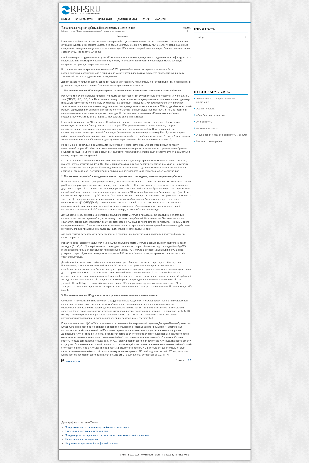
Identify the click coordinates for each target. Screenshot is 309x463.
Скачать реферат (72, 361)
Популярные (105, 19)
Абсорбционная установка (210, 115)
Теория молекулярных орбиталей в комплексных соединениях (101, 31)
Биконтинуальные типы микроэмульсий (86, 431)
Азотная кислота (205, 108)
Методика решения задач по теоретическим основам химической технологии (107, 435)
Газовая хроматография (209, 141)
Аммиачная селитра (207, 128)
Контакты (160, 19)
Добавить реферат (127, 19)
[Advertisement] (126, 391)
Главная (65, 19)
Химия (72, 31)
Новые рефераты (84, 19)
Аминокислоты (204, 121)
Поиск (146, 19)
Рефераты (64, 31)
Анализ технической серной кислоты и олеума (221, 134)
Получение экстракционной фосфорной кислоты (91, 443)
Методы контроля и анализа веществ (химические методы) (97, 427)
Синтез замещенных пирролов (81, 439)
